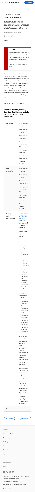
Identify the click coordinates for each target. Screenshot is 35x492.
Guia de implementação (13, 17)
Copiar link (15, 36)
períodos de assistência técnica (18, 62)
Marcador (8, 36)
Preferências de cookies (10, 481)
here (10, 67)
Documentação (8, 14)
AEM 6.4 (17, 14)
